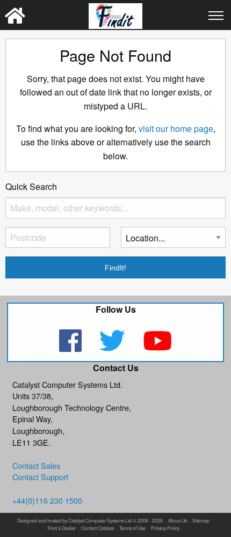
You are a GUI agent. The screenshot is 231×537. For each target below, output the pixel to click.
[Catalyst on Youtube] (157, 347)
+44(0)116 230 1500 (47, 500)
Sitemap (201, 521)
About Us (177, 521)
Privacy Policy (165, 528)
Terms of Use (132, 528)
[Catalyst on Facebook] (72, 347)
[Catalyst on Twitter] (113, 347)
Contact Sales (36, 465)
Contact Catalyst (97, 528)
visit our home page (176, 128)
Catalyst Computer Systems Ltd (100, 521)
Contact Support (40, 476)
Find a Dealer (62, 528)
